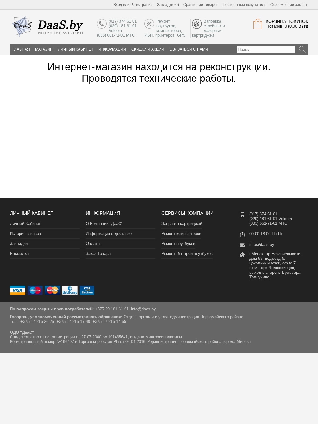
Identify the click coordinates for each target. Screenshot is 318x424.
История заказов (25, 233)
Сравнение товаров (200, 4)
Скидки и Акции (147, 49)
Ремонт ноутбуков (178, 243)
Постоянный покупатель (244, 4)
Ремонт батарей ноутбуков (187, 253)
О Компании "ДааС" (104, 223)
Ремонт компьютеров (181, 233)
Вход (117, 4)
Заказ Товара (98, 253)
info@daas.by (261, 244)
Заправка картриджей (181, 223)
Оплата (93, 243)
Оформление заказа (288, 4)
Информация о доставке (109, 233)
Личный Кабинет (75, 49)
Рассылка (19, 253)
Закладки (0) (168, 4)
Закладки (19, 243)
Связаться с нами (189, 49)
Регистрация (141, 4)
